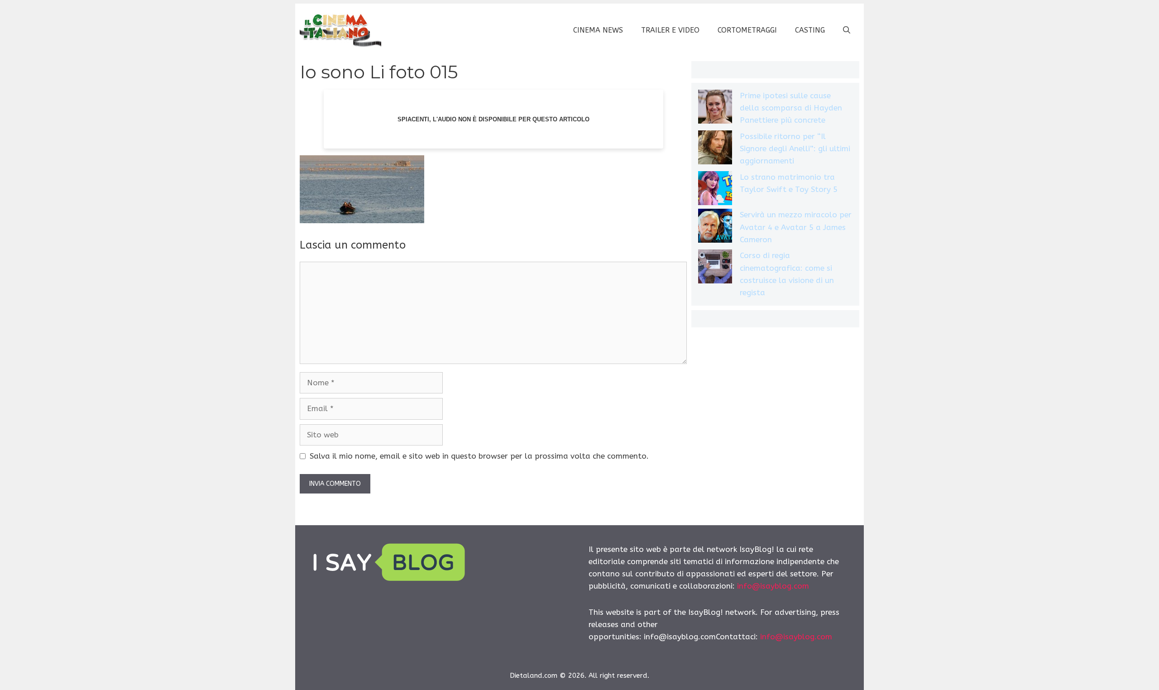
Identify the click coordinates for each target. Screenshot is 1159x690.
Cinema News (598, 30)
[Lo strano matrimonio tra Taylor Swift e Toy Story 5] (715, 190)
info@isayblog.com (773, 585)
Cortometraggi (747, 30)
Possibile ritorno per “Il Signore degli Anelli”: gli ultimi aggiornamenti (795, 148)
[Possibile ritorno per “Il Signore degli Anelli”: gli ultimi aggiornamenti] (715, 149)
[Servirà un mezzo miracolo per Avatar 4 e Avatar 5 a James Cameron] (715, 227)
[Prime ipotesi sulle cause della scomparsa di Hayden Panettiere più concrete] (715, 108)
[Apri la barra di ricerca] (846, 30)
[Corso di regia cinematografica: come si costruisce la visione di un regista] (715, 268)
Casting (810, 30)
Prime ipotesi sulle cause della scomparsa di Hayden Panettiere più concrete (791, 108)
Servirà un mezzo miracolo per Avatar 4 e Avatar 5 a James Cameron (796, 227)
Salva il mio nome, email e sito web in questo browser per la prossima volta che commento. (479, 455)
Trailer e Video (670, 30)
